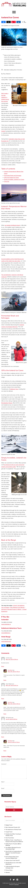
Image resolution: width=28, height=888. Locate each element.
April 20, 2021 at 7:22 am (14, 742)
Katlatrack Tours (14, 389)
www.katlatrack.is (5, 633)
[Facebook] (10, 880)
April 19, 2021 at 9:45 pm (11, 719)
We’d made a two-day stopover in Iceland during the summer (5, 97)
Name (3, 782)
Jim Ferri (10, 670)
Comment (4, 764)
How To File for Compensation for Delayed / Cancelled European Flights (14, 853)
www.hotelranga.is (6, 641)
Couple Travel (9, 832)
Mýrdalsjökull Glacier (6, 403)
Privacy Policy (9, 870)
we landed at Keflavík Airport (12, 225)
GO (14, 810)
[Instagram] (17, 880)
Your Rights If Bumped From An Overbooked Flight (13, 848)
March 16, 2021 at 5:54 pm (12, 659)
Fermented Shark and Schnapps (12, 175)
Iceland (3, 131)
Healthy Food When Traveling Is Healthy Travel (13, 834)
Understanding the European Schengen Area (13, 867)
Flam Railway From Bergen (17, 607)
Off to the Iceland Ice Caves (11, 177)
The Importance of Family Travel (13, 829)
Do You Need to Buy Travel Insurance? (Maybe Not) (12, 857)
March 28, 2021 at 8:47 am (12, 685)
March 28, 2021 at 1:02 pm (14, 704)
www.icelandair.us (6, 624)
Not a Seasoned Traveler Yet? (13, 827)
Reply (2, 666)
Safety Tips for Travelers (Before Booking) (13, 844)
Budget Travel (9, 825)
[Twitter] (14, 880)
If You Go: (6, 181)
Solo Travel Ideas (10, 838)
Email (3, 788)
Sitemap (8, 872)
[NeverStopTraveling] (14, 8)
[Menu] (14, 12)
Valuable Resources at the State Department (13, 863)
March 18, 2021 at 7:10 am (14, 671)
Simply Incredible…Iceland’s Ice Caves (14, 179)
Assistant (17, 884)
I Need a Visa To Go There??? (13, 860)
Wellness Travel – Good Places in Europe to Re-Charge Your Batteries (14, 840)
